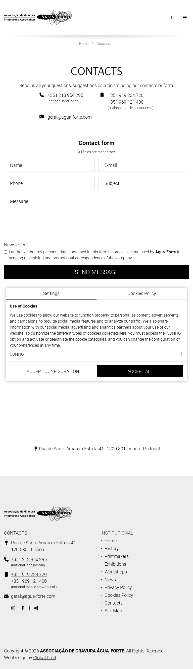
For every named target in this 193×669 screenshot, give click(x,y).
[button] (96, 354)
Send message (97, 272)
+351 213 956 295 (65, 95)
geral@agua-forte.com (69, 117)
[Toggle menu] (184, 17)
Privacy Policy (118, 587)
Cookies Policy (119, 595)
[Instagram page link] (14, 608)
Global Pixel (44, 657)
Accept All (140, 371)
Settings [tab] (51, 293)
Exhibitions (115, 564)
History (112, 548)
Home (83, 44)
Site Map (113, 610)
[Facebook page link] (23, 608)
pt (174, 18)
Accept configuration (53, 371)
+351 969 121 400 (125, 102)
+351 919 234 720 (125, 95)
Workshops (116, 571)
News (110, 579)
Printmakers (117, 556)
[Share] (36, 608)
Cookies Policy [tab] (141, 293)
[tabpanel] (96, 330)
